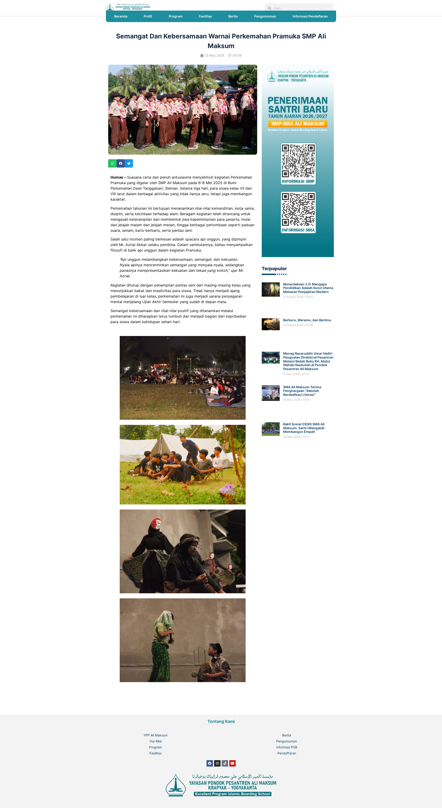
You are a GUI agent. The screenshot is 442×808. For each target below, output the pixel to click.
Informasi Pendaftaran (310, 16)
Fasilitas (205, 16)
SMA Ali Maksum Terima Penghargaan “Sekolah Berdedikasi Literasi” (302, 391)
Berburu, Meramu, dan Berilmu (307, 320)
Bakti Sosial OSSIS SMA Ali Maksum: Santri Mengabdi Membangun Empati (304, 428)
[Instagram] (217, 763)
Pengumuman (265, 16)
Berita (233, 16)
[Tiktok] (225, 763)
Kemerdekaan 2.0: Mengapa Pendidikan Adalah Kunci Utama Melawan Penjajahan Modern (308, 288)
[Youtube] (232, 763)
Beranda (120, 16)
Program (176, 16)
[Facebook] (209, 763)
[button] (112, 163)
